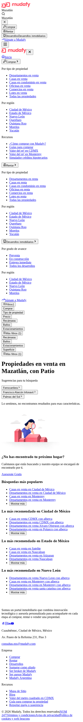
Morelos (14, 127)
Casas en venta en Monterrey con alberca (34, 581)
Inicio (8, 57)
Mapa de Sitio (17, 691)
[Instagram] (6, 624)
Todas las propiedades (22, 96)
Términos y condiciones (20, 715)
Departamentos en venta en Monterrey (32, 499)
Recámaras (9, 320)
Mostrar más (18, 503)
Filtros (10, 304)
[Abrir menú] (5, 45)
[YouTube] (12, 624)
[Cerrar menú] (29, 52)
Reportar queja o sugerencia (26, 705)
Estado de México (20, 113)
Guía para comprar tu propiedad (28, 701)
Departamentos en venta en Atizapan (31, 555)
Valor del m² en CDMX (23, 150)
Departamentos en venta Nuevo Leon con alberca (39, 578)
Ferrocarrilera (10, 387)
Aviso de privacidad (47, 715)
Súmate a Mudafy (15, 39)
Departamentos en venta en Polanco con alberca (38, 529)
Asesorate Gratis (12, 474)
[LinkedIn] (9, 624)
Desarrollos (16, 664)
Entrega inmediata (20, 262)
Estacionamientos (13, 328)
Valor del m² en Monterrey (25, 154)
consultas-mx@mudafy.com (19, 643)
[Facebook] (3, 624)
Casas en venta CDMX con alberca (30, 518)
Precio (6, 316)
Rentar (9, 31)
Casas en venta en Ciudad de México (31, 489)
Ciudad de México (20, 109)
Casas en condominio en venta (27, 82)
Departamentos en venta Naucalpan (31, 559)
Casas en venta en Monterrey (27, 496)
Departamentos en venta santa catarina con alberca (39, 588)
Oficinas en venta (19, 85)
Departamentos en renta (23, 179)
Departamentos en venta (24, 75)
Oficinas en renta (19, 189)
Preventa (14, 255)
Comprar (10, 27)
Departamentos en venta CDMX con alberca (36, 522)
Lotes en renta (17, 196)
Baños (6, 324)
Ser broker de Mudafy (22, 671)
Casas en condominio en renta (27, 186)
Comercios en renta (21, 193)
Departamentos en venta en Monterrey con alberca (39, 585)
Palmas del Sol (11, 396)
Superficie (8, 349)
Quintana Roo (17, 123)
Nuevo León (17, 116)
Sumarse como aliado (22, 667)
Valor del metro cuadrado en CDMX (31, 698)
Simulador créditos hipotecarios (28, 157)
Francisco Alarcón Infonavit (18, 392)
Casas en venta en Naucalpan (27, 552)
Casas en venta (18, 79)
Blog (12, 694)
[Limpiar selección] (5, 22)
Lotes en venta (18, 92)
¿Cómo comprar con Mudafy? (27, 143)
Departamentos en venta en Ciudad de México (37, 492)
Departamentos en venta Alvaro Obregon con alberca (41, 525)
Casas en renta (18, 182)
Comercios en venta (21, 89)
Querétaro (15, 120)
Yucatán (14, 130)
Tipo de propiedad (13, 312)
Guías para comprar (21, 147)
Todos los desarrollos (22, 266)
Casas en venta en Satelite (25, 548)
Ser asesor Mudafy (20, 674)
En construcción (19, 259)
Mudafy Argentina (20, 678)
